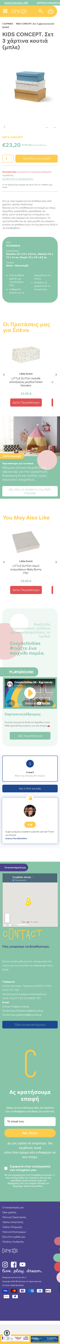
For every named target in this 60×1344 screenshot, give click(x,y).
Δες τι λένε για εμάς (30, 788)
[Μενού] (5, 7)
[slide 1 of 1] (30, 86)
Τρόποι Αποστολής (12, 1222)
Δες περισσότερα (30, 736)
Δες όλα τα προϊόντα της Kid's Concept (30, 491)
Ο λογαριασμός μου (13, 1207)
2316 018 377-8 (11, 998)
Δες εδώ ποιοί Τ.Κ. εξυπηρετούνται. (17, 179)
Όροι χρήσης (9, 1212)
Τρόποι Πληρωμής (12, 1226)
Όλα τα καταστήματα (30, 1024)
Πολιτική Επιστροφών (14, 1231)
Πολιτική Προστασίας (14, 1217)
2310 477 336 (10, 989)
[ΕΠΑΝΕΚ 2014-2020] (15, 1339)
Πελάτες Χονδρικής (13, 1241)
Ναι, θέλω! (30, 1133)
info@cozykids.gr (20, 1006)
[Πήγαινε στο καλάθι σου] (51, 11)
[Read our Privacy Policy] (54, 1175)
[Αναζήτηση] (41, 11)
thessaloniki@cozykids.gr (30, 1010)
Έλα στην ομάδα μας (13, 1236)
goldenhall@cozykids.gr (29, 1014)
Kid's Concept (12, 137)
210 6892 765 (32, 998)
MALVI (24, 1277)
